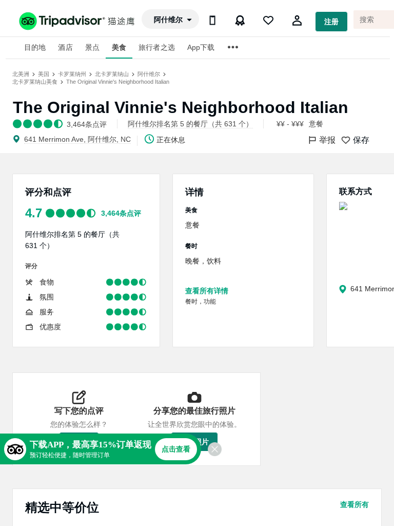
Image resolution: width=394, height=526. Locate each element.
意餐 (316, 124)
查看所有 (354, 504)
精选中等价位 (62, 507)
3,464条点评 (121, 213)
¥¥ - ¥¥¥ (290, 124)
